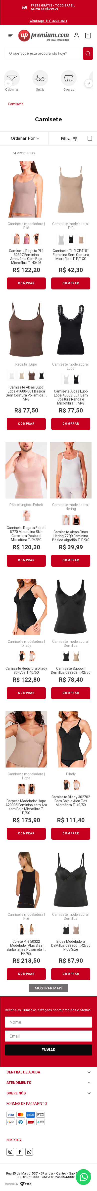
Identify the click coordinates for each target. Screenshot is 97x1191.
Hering (71, 509)
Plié (26, 228)
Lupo (33, 364)
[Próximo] (89, 83)
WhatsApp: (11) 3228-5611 (48, 21)
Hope (26, 778)
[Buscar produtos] (88, 53)
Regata (21, 364)
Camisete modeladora (25, 224)
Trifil (70, 228)
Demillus (71, 646)
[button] (10, 36)
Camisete (16, 104)
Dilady (26, 646)
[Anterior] (8, 83)
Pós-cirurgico (20, 505)
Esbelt (38, 505)
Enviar (48, 1050)
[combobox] (48, 53)
